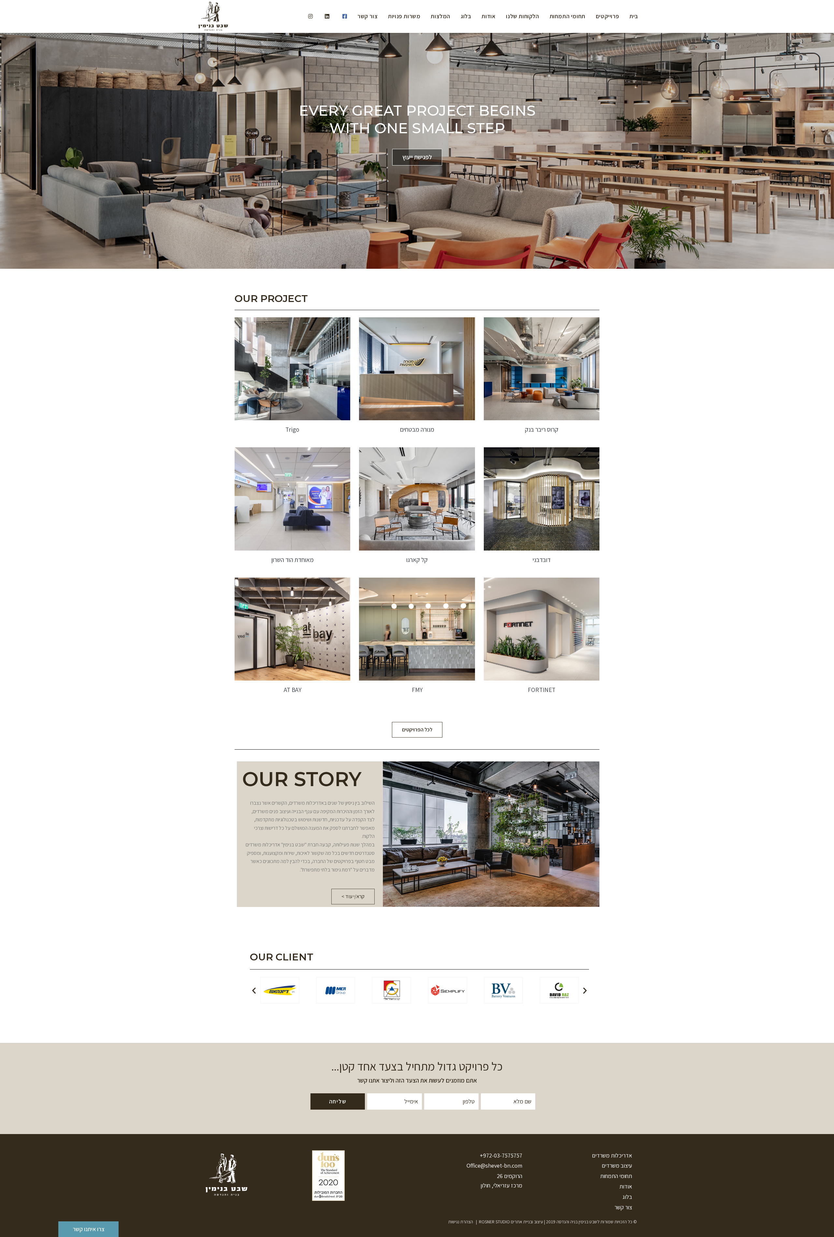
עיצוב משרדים (617, 1165)
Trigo (292, 429)
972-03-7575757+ (501, 1155)
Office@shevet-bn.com (494, 1165)
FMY (417, 690)
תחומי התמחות (616, 1176)
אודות (625, 1186)
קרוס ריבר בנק (541, 429)
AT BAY (292, 690)
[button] (417, 730)
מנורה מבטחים (417, 429)
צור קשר (623, 1207)
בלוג (627, 1197)
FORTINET (541, 690)
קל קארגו (417, 560)
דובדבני (542, 560)
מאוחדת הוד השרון (292, 560)
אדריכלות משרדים (612, 1155)
